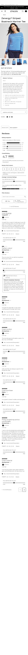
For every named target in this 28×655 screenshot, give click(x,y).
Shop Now (12, 7)
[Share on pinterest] (11, 116)
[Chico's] (14, 11)
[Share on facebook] (7, 116)
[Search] (23, 11)
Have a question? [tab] (13, 127)
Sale (4, 14)
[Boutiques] (5, 11)
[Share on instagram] (9, 116)
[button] (26, 11)
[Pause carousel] (27, 7)
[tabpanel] (14, 311)
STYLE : (4, 80)
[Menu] (2, 11)
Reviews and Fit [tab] (5, 127)
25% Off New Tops (14, 6)
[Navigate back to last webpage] (2, 14)
